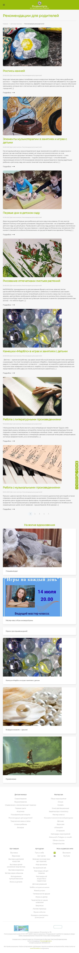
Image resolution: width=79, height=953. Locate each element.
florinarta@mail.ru (46, 941)
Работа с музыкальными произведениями (31, 487)
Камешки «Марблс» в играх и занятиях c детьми (35, 351)
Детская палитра (15, 75)
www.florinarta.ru (35, 948)
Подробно (7, 93)
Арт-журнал (39, 849)
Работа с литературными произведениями (32, 419)
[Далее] (48, 514)
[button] (4, 5)
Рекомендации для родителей (32, 75)
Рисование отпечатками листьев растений (31, 280)
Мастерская (58, 795)
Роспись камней (14, 70)
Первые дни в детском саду (21, 212)
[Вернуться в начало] (39, 5)
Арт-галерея (14, 849)
